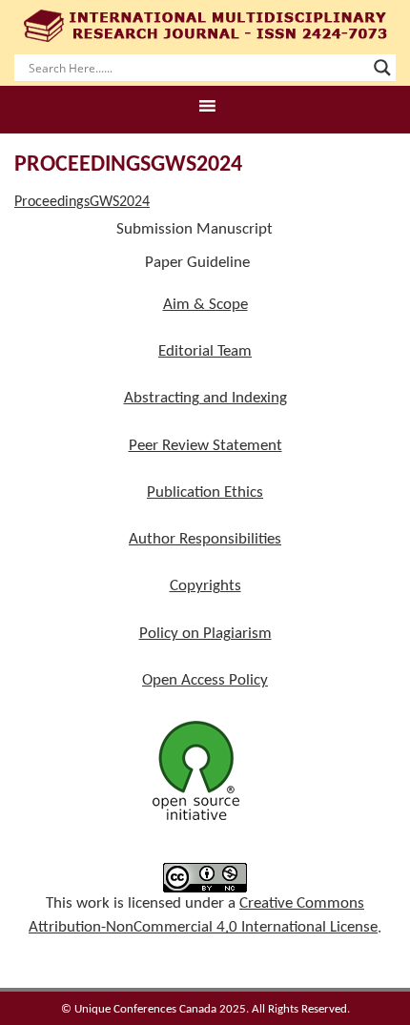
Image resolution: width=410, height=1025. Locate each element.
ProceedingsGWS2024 (82, 202)
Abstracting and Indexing (205, 398)
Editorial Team (205, 351)
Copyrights (205, 586)
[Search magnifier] (382, 67)
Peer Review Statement (205, 446)
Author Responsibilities (205, 539)
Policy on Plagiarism (205, 633)
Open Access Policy (205, 680)
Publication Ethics (205, 492)
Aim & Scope (205, 305)
